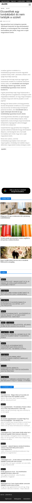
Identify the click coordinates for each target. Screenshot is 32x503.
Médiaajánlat (17, 499)
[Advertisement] (16, 51)
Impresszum (8, 499)
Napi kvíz (13, 1)
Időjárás (28, 1)
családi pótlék (21, 1)
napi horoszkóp (5, 1)
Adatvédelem (26, 499)
